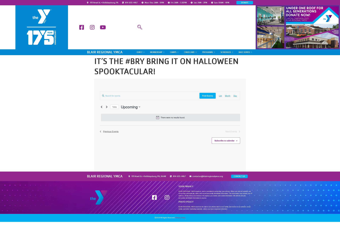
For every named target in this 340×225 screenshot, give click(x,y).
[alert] (170, 117)
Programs (207, 52)
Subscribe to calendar (224, 140)
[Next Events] (106, 106)
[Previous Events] (101, 106)
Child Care (189, 52)
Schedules (226, 52)
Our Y (139, 52)
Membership (156, 52)
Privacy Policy (180, 218)
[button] (139, 27)
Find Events (207, 95)
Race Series (244, 52)
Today (114, 107)
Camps (173, 52)
